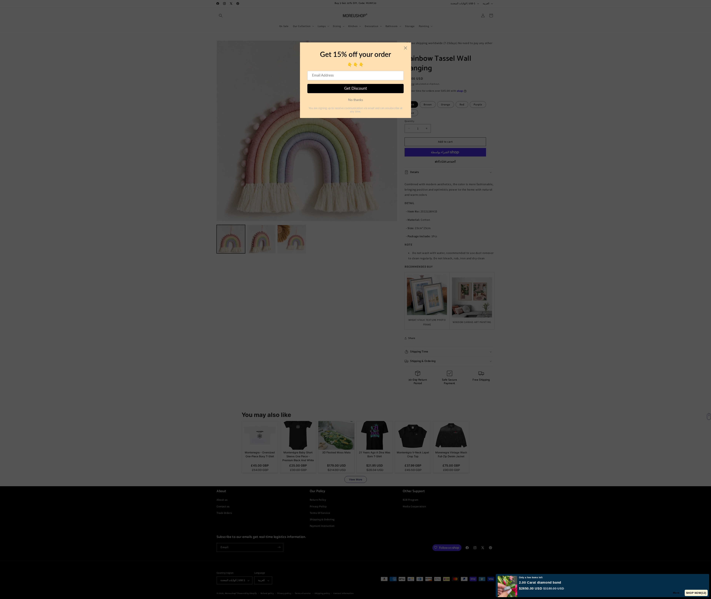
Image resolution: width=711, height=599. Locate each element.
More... (677, 592)
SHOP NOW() (696, 592)
